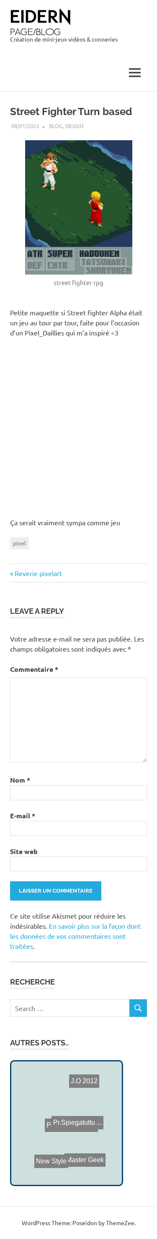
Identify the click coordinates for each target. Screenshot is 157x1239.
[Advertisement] (78, 426)
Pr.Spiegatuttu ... (77, 1123)
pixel (19, 543)
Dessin (74, 125)
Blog (56, 125)
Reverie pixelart (38, 573)
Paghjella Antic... (71, 1131)
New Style (44, 1164)
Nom (20, 779)
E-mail (22, 815)
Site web (24, 851)
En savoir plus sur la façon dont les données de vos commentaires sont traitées (75, 936)
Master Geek (85, 1159)
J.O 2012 (84, 1087)
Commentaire (34, 669)
